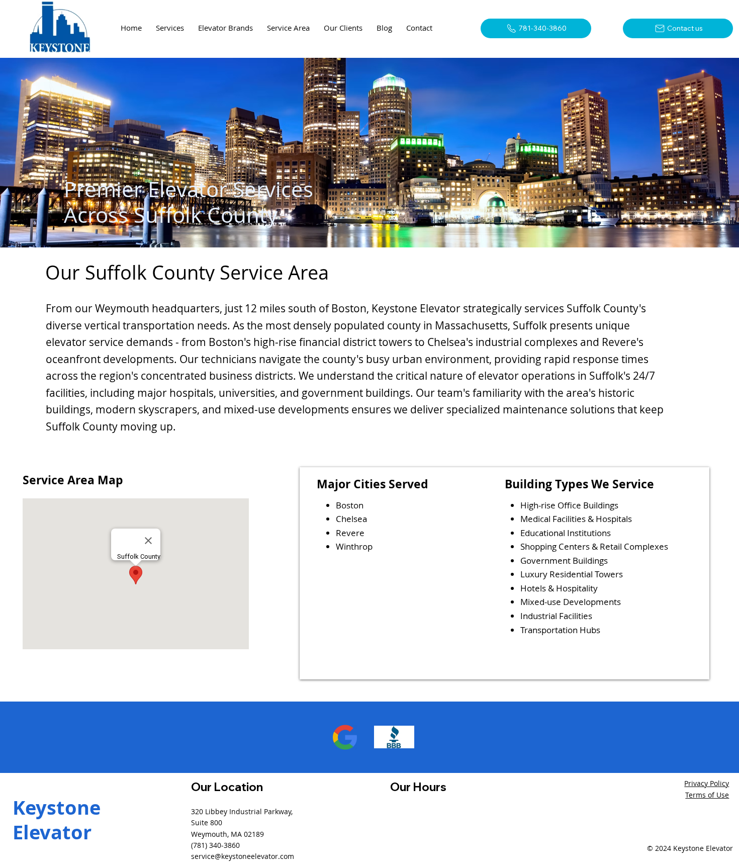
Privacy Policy (706, 783)
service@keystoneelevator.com (242, 856)
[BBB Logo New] (394, 737)
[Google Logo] (345, 737)
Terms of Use (707, 795)
